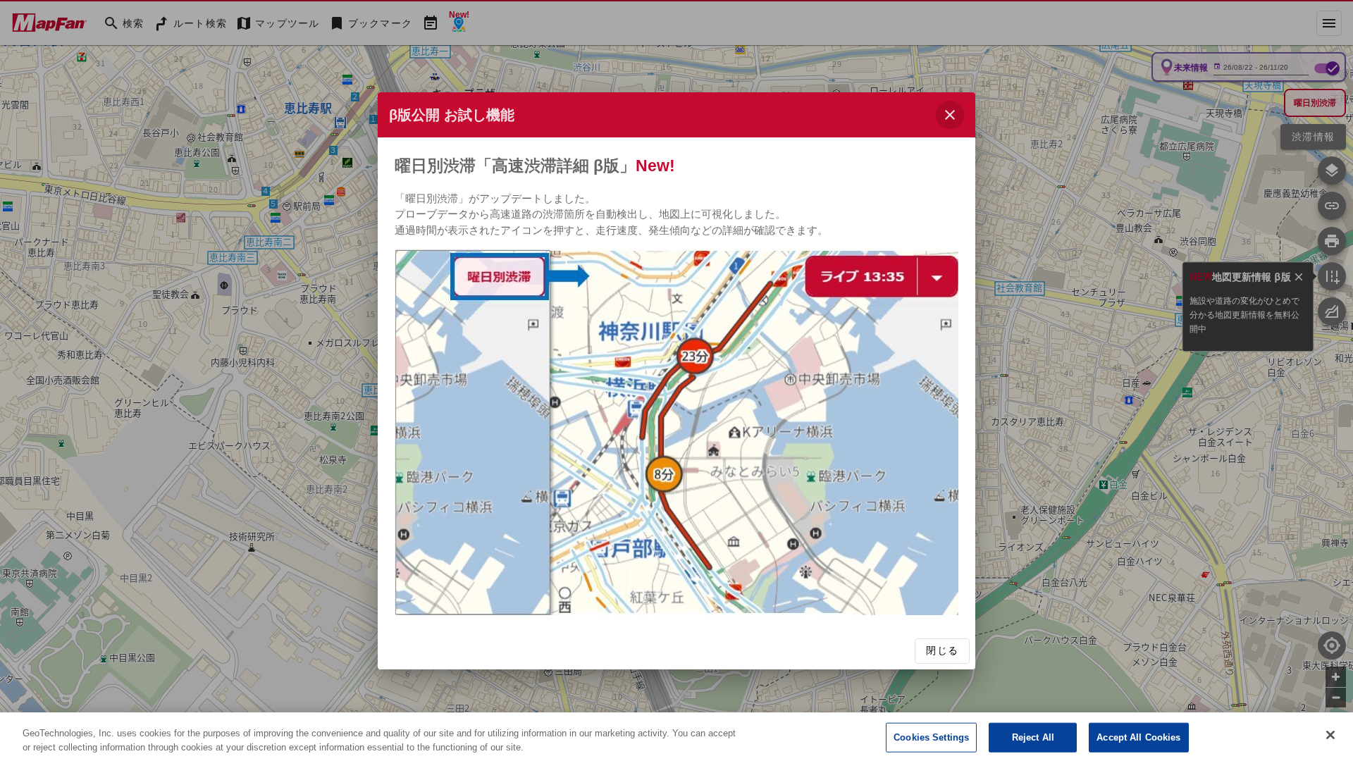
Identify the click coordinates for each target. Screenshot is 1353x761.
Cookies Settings (931, 737)
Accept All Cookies (1138, 737)
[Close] (1330, 734)
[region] (676, 736)
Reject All (1033, 737)
